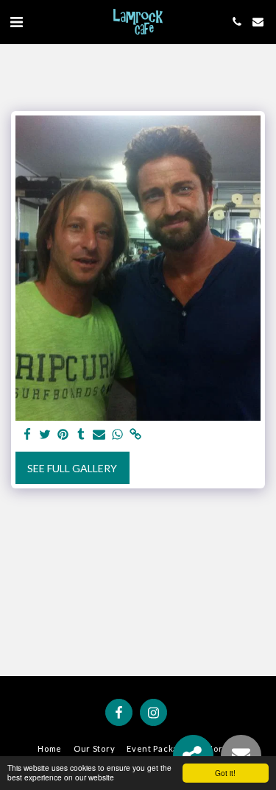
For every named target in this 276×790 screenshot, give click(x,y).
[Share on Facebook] (27, 434)
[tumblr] (81, 434)
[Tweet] (45, 434)
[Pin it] (63, 434)
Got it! (225, 772)
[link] (135, 434)
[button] (16, 21)
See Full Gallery (72, 468)
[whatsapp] (117, 434)
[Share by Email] (99, 434)
